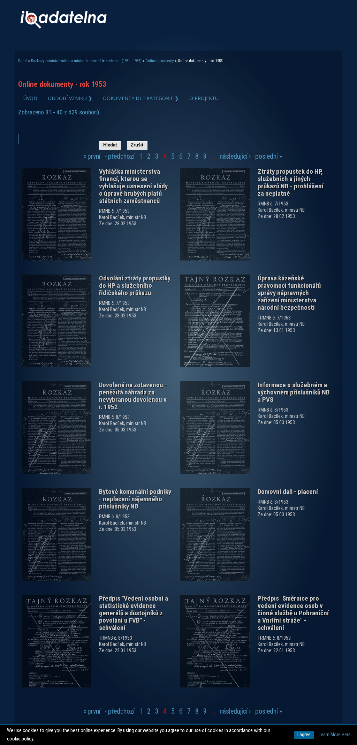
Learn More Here (335, 735)
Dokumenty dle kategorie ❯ (141, 98)
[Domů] (63, 27)
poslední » (268, 156)
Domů (22, 61)
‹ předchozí (120, 156)
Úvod (30, 98)
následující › (235, 156)
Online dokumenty (159, 61)
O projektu (204, 98)
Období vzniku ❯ (70, 98)
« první (91, 156)
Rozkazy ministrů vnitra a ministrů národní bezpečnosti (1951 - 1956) (86, 61)
